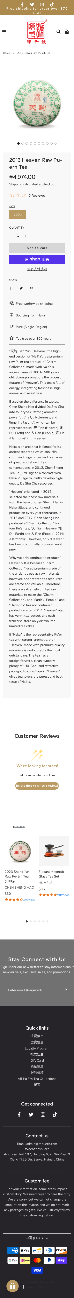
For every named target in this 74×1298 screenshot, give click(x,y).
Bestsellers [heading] (19, 826)
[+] (26, 235)
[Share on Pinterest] (31, 288)
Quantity (16, 228)
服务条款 (37, 1072)
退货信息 (37, 1036)
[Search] (58, 31)
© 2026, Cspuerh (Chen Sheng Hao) (35, 1282)
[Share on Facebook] (11, 288)
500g (18, 214)
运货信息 (37, 1042)
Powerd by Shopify (37, 1287)
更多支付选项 (37, 269)
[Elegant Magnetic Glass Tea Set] (54, 851)
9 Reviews (63, 895)
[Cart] (67, 31)
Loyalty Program (37, 1048)
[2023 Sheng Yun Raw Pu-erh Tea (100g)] (20, 851)
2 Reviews (29, 899)
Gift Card (37, 1060)
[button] (18, 143)
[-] (10, 235)
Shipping (15, 184)
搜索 (37, 1085)
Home (6, 53)
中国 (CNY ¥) (35, 1238)
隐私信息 (37, 1066)
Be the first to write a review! (37, 786)
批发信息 (37, 1054)
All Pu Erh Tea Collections (37, 1079)
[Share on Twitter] (21, 288)
